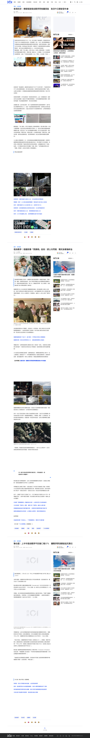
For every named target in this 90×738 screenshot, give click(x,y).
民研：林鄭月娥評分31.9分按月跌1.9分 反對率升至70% (27, 205)
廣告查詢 (27, 735)
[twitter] (69, 735)
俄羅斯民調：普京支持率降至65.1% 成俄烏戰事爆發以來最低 (29, 340)
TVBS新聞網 (22, 524)
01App (31, 735)
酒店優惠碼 (28, 2)
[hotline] (32, 224)
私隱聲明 (46, 735)
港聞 (15, 2)
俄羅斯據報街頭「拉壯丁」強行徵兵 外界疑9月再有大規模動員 (29, 337)
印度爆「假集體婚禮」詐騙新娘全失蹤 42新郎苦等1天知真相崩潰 (30, 502)
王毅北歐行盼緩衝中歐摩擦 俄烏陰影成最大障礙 (26, 677)
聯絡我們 (41, 735)
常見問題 (36, 735)
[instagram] (60, 735)
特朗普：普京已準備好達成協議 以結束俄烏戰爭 (26, 668)
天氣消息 (35, 2)
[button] (70, 12)
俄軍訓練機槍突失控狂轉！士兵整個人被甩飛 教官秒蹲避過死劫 (30, 511)
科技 (56, 2)
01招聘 (22, 735)
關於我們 (18, 735)
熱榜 (44, 2)
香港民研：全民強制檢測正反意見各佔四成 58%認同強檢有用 (29, 208)
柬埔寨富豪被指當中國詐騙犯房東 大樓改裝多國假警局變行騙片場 (30, 508)
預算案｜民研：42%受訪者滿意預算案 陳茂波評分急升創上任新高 (30, 202)
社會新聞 (19, 6)
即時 (40, 2)
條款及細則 (51, 735)
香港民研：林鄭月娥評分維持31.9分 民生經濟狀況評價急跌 (28, 199)
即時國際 (19, 246)
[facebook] (57, 735)
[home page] (9, 2)
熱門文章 (56, 34)
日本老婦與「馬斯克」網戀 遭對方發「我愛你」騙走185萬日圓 (29, 505)
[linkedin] (66, 735)
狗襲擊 (19, 2)
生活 (60, 2)
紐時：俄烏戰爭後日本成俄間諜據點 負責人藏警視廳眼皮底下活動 (30, 671)
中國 (52, 2)
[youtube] (63, 735)
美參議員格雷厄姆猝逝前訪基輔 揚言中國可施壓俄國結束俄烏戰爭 (30, 674)
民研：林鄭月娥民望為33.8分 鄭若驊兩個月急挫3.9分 (27, 211)
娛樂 (23, 2)
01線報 (13, 735)
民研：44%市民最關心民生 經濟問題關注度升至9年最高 (28, 214)
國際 (48, 2)
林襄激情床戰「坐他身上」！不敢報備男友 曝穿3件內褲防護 (29, 520)
